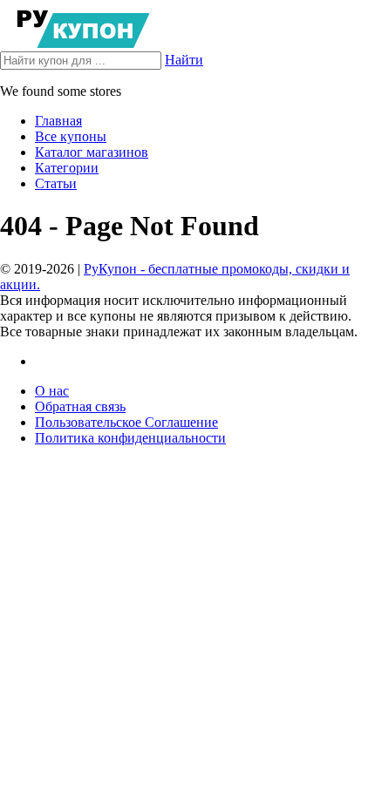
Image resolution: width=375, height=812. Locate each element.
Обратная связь (80, 406)
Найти (184, 59)
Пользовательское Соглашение (126, 422)
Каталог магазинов (91, 152)
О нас (52, 390)
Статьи (56, 183)
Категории (67, 167)
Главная (58, 120)
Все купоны (70, 136)
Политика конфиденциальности (130, 437)
